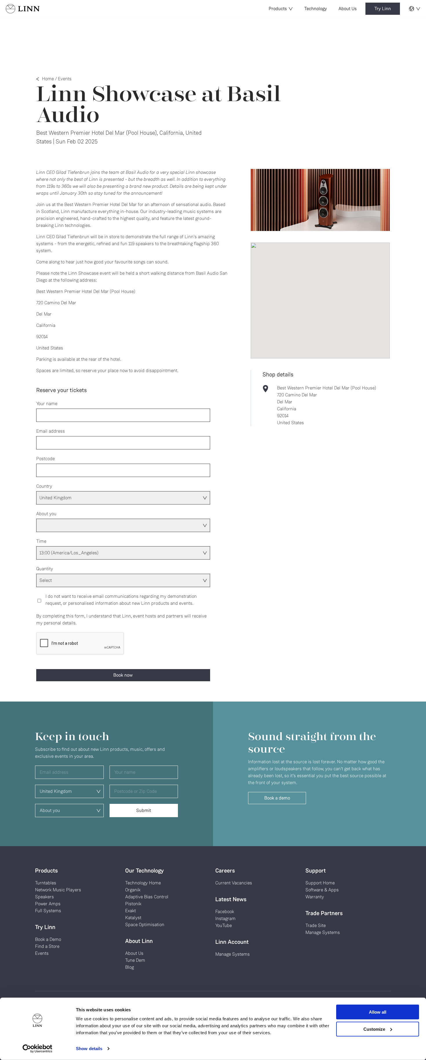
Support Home (320, 883)
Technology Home (143, 883)
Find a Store (47, 946)
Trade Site (315, 925)
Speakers (44, 896)
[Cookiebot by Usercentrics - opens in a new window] (37, 1048)
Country (44, 486)
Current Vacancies (233, 883)
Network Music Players (58, 890)
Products (278, 8)
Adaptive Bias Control (146, 896)
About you (46, 513)
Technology (315, 8)
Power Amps (48, 903)
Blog (129, 967)
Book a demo (277, 798)
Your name (46, 403)
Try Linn (382, 8)
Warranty (314, 896)
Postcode (45, 458)
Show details (89, 1048)
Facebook (224, 911)
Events (65, 78)
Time (41, 541)
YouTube (223, 925)
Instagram (225, 918)
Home (48, 78)
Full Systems (48, 910)
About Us (347, 8)
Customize (374, 1028)
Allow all (377, 1012)
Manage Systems (232, 954)
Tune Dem (135, 960)
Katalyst (133, 917)
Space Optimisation (144, 924)
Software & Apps (322, 890)
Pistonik (133, 903)
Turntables (45, 883)
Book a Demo (48, 939)
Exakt (130, 910)
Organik (133, 890)
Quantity (44, 568)
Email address (50, 431)
